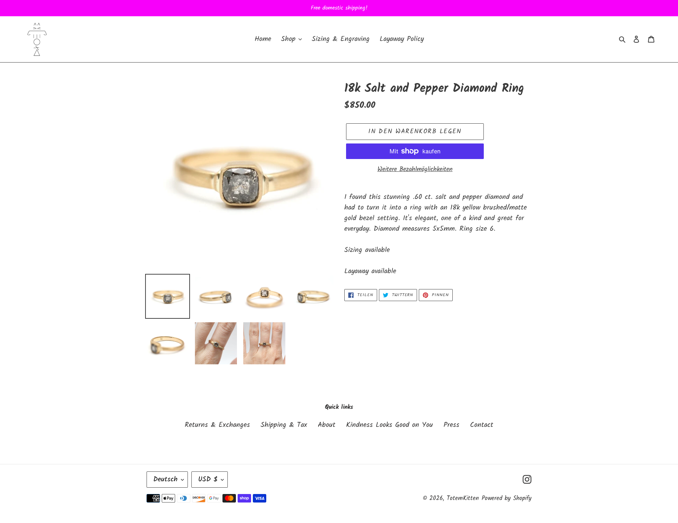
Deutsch (165, 479)
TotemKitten (463, 498)
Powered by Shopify (506, 498)
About (326, 425)
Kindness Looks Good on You (389, 425)
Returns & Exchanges (217, 425)
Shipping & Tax (284, 425)
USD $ (208, 479)
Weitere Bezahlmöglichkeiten (415, 169)
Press (451, 425)
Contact (481, 425)
